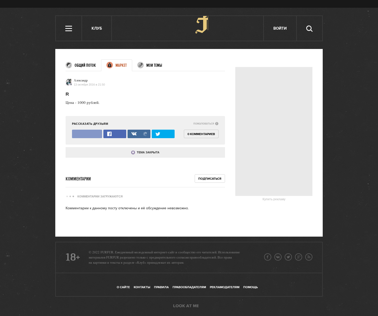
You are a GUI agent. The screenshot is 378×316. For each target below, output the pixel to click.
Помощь (250, 287)
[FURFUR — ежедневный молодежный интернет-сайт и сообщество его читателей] (188, 28)
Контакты (142, 287)
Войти (280, 28)
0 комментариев (201, 134)
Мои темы (154, 65)
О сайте (123, 287)
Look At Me (186, 306)
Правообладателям (189, 287)
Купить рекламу (274, 199)
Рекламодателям (224, 287)
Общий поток (85, 65)
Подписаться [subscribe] (209, 179)
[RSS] (308, 257)
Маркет (121, 65)
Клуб (97, 28)
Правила (161, 287)
